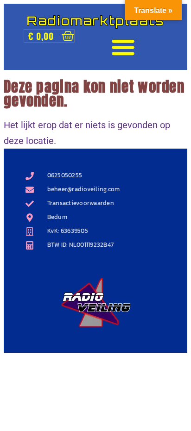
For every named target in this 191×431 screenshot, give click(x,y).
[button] (123, 47)
